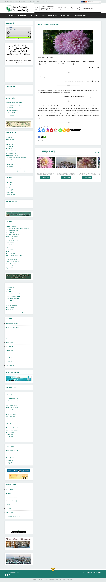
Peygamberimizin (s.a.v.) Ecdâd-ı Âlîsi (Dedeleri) (17, 171)
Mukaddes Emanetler (11, 153)
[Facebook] (39, 130)
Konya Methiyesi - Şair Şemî (12, 262)
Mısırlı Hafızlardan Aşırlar (12, 407)
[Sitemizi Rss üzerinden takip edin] (86, 1)
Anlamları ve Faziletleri (11, 91)
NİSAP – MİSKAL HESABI (11, 259)
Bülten (44, 26)
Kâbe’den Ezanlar (10, 412)
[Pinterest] (51, 130)
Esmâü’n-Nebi (9, 137)
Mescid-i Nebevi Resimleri (12, 327)
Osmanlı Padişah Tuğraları (12, 264)
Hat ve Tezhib (9, 362)
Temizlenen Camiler (11, 365)
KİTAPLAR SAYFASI (14, 285)
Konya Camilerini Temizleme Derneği (92, 572)
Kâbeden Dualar (10, 410)
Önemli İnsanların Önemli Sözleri (14, 255)
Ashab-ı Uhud (9, 185)
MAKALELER (8, 251)
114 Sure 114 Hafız (10, 113)
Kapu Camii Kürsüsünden (12, 497)
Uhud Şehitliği (9, 339)
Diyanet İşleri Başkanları (11, 239)
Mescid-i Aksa (9, 342)
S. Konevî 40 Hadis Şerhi (11, 151)
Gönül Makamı (9, 434)
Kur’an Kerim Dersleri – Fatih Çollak (14, 105)
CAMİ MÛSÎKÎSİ (9, 245)
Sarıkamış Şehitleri (10, 192)
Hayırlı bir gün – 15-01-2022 (47, 170)
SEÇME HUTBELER (10, 247)
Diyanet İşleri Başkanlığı (11, 501)
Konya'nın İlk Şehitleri (11, 195)
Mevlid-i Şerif (9, 149)
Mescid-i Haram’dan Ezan (12, 450)
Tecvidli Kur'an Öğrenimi (12, 110)
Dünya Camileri (9, 350)
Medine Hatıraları (10, 307)
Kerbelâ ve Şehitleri (10, 187)
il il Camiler (8, 508)
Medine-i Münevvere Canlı (12, 430)
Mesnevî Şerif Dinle (10, 458)
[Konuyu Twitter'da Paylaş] (42, 137)
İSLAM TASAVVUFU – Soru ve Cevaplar (15, 312)
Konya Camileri (9, 358)
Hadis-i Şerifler (9, 166)
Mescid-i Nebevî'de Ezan (12, 414)
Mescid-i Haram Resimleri (12, 323)
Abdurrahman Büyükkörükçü (13, 439)
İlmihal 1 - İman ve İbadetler (13, 294)
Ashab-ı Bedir (9, 182)
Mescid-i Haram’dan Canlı (12, 428)
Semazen (8, 505)
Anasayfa (40, 26)
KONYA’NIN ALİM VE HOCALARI (13, 230)
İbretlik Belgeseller (10, 416)
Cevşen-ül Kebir (9, 423)
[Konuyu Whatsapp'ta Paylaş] (44, 137)
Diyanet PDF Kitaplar (11, 301)
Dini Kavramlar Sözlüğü (11, 305)
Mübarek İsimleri (10, 140)
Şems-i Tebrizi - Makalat (12, 298)
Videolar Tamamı (13, 398)
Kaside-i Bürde (9, 146)
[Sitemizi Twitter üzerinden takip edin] (84, 1)
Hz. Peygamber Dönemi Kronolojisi (14, 169)
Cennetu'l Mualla (10, 335)
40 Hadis (8, 142)
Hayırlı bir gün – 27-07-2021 (68, 170)
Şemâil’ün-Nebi (9, 144)
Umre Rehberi (9, 292)
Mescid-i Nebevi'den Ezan (12, 453)
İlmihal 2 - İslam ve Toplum (13, 296)
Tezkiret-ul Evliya (10, 303)
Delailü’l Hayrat (9, 164)
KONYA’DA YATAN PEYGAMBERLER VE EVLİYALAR (17, 228)
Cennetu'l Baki (9, 331)
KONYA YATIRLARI (10, 232)
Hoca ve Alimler (9, 346)
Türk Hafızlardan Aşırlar (11, 405)
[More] (68, 130)
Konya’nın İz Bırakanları (11, 266)
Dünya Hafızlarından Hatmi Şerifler (14, 102)
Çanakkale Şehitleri (10, 190)
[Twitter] (43, 130)
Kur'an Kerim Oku (10, 115)
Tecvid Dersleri (9, 107)
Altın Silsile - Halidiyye (11, 226)
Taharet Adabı (10, 287)
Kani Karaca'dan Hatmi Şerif (12, 401)
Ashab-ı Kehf (9, 421)
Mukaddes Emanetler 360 (12, 155)
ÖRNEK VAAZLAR (10, 249)
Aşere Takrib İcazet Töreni (12, 437)
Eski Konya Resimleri (11, 354)
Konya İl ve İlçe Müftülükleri (12, 241)
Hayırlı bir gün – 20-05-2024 (89, 170)
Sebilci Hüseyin (9, 460)
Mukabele (8, 493)
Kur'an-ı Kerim (9, 489)
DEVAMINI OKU (47, 177)
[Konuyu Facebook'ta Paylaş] (39, 137)
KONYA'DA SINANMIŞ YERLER (12, 234)
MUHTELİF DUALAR (10, 253)
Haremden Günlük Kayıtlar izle (13, 516)
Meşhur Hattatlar (10, 268)
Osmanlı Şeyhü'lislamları (12, 236)
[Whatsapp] (60, 130)
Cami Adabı (9, 289)
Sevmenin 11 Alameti (11, 162)
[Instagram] (47, 130)
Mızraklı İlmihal (9, 310)
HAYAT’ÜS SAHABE (10, 206)
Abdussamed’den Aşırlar (12, 403)
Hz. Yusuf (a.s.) (9, 419)
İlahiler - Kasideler (10, 432)
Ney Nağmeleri (9, 463)
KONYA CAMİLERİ (10, 243)
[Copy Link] (64, 130)
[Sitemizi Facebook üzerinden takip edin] (82, 1)
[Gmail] (55, 130)
